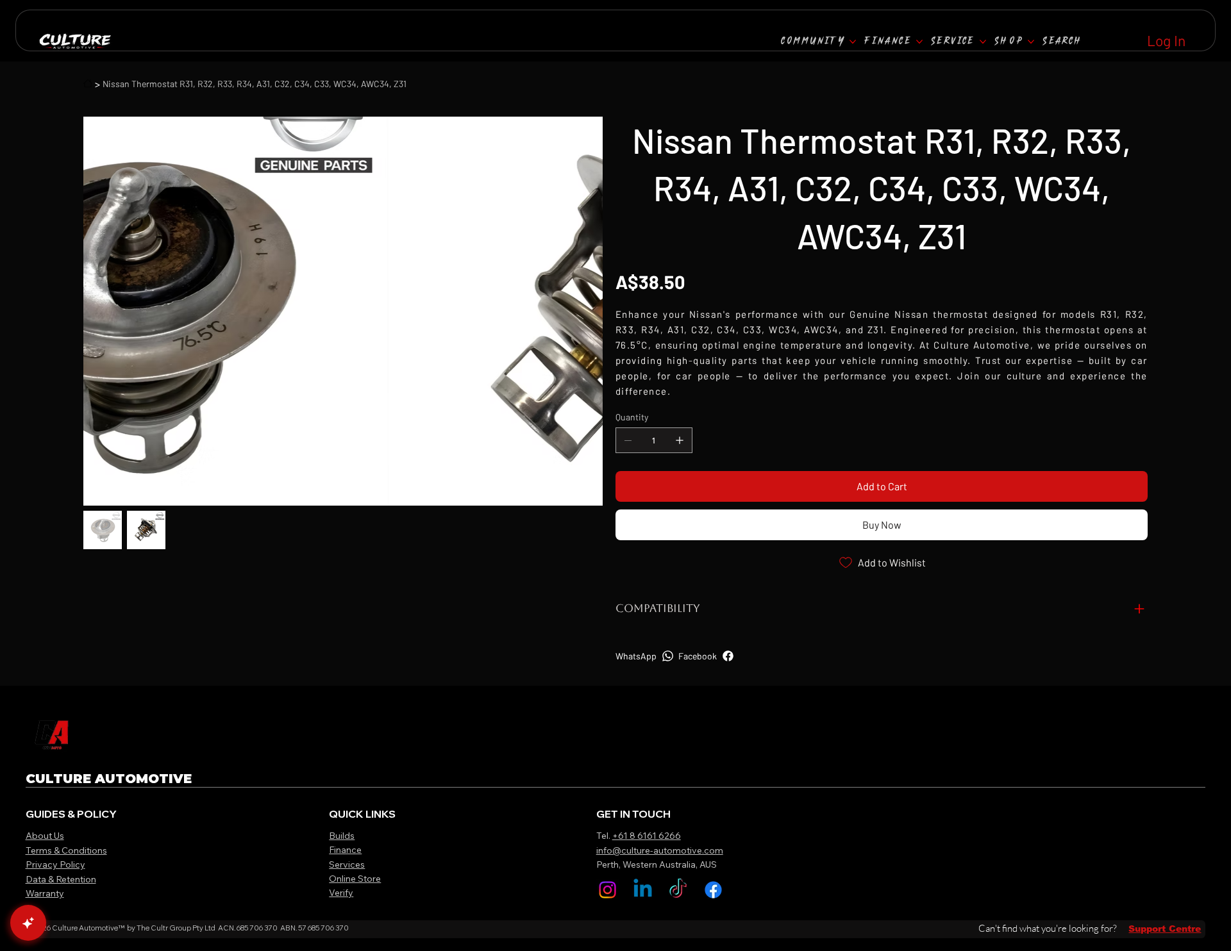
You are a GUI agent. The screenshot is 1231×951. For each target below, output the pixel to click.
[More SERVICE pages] (983, 41)
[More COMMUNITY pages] (853, 41)
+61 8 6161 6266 (646, 835)
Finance (345, 850)
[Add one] (679, 440)
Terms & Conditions (66, 850)
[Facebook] (713, 890)
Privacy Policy (55, 864)
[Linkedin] (643, 890)
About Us (45, 835)
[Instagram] (607, 890)
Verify (341, 892)
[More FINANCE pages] (919, 41)
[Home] (87, 83)
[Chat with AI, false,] (28, 923)
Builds (342, 835)
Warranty (45, 893)
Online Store (355, 878)
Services (347, 864)
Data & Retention (61, 879)
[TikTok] (678, 890)
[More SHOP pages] (1031, 41)
